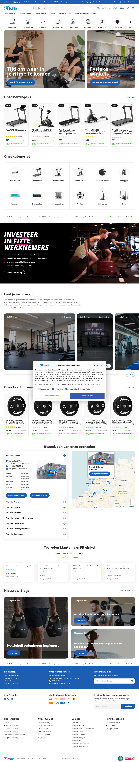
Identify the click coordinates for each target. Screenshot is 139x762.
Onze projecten (112, 728)
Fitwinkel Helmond (79, 740)
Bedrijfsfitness (111, 725)
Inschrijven (128, 706)
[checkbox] (42, 389)
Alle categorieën (9, 13)
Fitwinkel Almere (78, 732)
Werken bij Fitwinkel (45, 725)
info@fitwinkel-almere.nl (18, 469)
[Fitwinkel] (9, 758)
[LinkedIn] (12, 699)
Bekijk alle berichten (126, 590)
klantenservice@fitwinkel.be (61, 683)
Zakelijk (115, 8)
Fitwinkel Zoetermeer (80, 746)
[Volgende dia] (132, 374)
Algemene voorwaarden (24, 758)
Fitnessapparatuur (25, 13)
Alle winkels (76, 723)
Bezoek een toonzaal (82, 13)
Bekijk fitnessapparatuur (21, 82)
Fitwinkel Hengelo (78, 737)
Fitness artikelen (41, 13)
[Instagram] (8, 699)
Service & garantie (11, 683)
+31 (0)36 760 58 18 (16, 466)
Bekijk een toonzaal (100, 474)
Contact (7, 723)
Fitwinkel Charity (44, 732)
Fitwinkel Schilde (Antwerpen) (83, 728)
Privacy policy (36, 758)
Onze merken (43, 728)
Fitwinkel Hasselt (78, 725)
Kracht (53, 13)
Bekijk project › (67, 317)
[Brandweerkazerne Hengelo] (39, 341)
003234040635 (56, 681)
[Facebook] (5, 699)
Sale (94, 13)
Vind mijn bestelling (12, 676)
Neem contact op (14, 272)
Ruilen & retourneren (12, 681)
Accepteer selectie (52, 396)
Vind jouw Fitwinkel (104, 8)
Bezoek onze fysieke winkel (105, 82)
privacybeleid (95, 384)
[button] (108, 483)
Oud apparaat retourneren (14, 734)
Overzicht (99, 365)
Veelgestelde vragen (12, 737)
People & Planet (44, 734)
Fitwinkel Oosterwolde (80, 743)
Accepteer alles (87, 396)
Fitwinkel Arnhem (78, 734)
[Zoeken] (132, 681)
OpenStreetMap (124, 507)
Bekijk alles (129, 97)
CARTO (132, 507)
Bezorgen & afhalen (12, 678)
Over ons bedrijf (44, 723)
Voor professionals (113, 723)
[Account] (128, 8)
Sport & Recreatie (65, 13)
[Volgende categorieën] (133, 22)
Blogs (40, 737)
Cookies (44, 758)
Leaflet (116, 507)
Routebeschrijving (39, 495)
